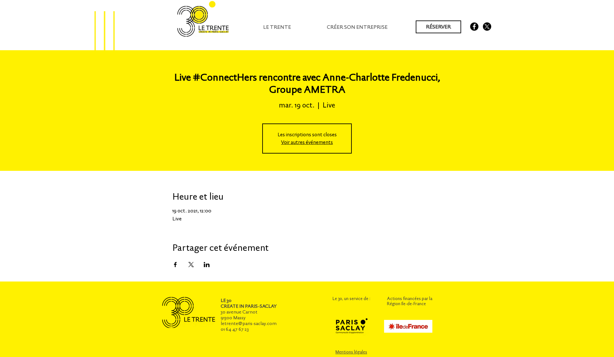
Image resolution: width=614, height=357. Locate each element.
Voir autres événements (307, 142)
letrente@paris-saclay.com (249, 323)
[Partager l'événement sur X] (191, 264)
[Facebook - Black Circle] (474, 26)
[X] (487, 26)
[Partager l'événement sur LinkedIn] (207, 264)
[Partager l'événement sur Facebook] (175, 264)
